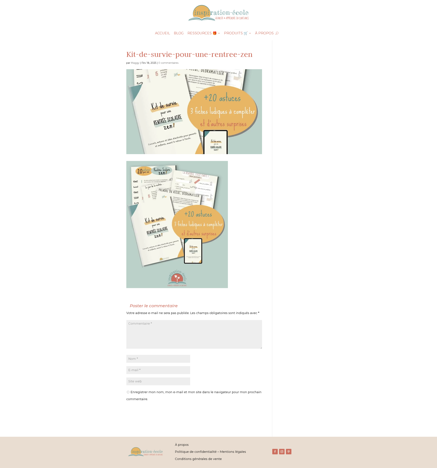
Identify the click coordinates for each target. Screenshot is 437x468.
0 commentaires (168, 62)
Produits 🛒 (236, 33)
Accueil (162, 33)
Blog (179, 33)
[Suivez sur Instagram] (282, 451)
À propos (264, 33)
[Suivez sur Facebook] (275, 451)
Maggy (135, 62)
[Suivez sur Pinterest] (288, 451)
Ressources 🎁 (202, 33)
